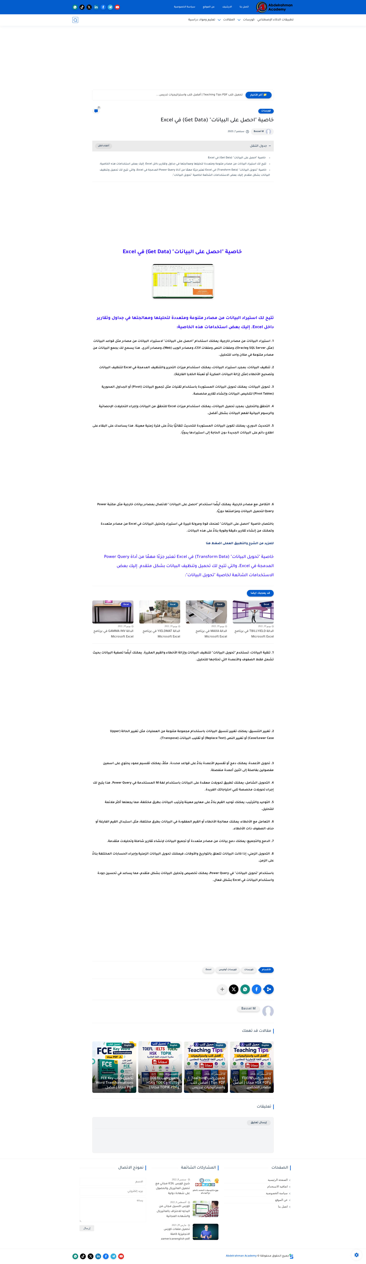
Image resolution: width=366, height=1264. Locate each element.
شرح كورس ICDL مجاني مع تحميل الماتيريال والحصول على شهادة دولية (172, 1188)
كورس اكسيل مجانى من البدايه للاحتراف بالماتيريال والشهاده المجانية (173, 1211)
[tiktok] (82, 7)
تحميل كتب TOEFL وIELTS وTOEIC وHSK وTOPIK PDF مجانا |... (204, 95)
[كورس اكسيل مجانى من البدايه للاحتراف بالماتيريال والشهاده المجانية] (205, 1209)
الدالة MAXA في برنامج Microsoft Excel (211, 634)
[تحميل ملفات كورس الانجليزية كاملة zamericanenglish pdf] (205, 1232)
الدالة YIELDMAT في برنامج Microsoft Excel (161, 634)
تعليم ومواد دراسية (201, 20)
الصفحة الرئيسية (278, 1179)
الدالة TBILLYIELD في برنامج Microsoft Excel (254, 634)
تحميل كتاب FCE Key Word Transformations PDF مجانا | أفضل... (114, 1083)
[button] (256, 989)
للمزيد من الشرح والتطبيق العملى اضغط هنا (240, 543)
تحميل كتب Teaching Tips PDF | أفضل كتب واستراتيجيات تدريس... (207, 1083)
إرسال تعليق (259, 1122)
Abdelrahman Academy (241, 1256)
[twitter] (89, 7)
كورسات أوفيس (228, 970)
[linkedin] (96, 7)
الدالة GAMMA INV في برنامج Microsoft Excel (113, 634)
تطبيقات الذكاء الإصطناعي (275, 20)
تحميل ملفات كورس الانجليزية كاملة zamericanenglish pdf (175, 1234)
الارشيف (227, 7)
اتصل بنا (244, 7)
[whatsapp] (75, 7)
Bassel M (259, 131)
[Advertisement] (183, 60)
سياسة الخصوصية (184, 7)
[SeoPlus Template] (291, 1256)
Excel (208, 970)
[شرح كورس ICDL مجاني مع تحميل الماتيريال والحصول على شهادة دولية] (205, 1186)
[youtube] (117, 7)
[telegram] (110, 7)
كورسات (248, 20)
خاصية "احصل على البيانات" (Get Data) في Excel (237, 157)
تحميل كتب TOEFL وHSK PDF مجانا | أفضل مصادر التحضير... (252, 1083)
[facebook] (103, 7)
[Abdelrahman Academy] (274, 7)
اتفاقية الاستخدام (277, 1186)
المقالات (229, 20)
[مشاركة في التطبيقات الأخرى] (222, 989)
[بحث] (75, 20)
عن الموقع (209, 7)
